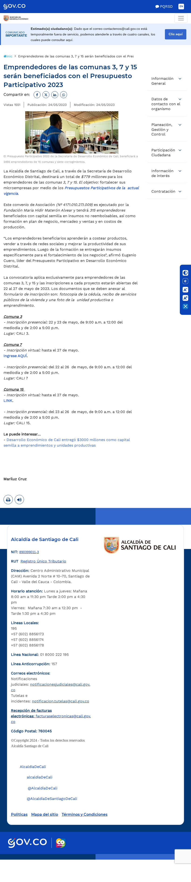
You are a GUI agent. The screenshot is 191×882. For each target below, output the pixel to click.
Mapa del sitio (44, 814)
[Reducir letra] (185, 289)
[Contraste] (185, 273)
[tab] (167, 81)
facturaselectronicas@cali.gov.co (51, 716)
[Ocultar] (185, 306)
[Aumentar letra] (185, 298)
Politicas (19, 814)
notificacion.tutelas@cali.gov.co (60, 701)
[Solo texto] (185, 281)
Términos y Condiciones (84, 814)
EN (181, 6)
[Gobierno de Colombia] (19, 6)
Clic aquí (176, 34)
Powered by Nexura (174, 857)
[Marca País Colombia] (60, 843)
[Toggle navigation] (181, 18)
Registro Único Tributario (43, 561)
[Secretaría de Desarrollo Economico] (15, 18)
